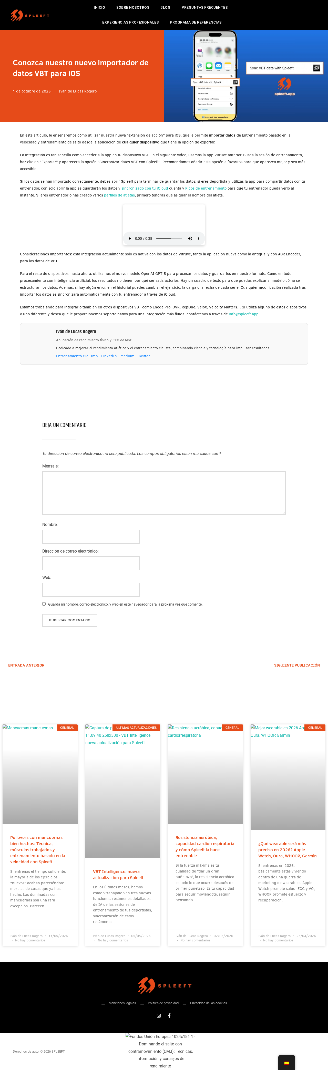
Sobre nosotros (132, 7)
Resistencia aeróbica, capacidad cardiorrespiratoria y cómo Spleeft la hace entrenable (205, 846)
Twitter (144, 356)
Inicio (99, 7)
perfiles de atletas (119, 195)
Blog (165, 7)
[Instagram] (158, 1015)
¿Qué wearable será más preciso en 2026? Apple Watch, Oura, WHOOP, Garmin (287, 849)
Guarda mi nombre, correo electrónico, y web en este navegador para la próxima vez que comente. (125, 604)
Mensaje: (50, 466)
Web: (46, 577)
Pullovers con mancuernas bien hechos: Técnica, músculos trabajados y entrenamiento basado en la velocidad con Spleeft (37, 849)
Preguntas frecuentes (205, 7)
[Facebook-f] (169, 1015)
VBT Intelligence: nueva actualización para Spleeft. (119, 874)
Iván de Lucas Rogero (76, 332)
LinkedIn (109, 356)
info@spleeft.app (244, 314)
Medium (127, 356)
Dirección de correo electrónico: (70, 551)
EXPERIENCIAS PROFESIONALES (130, 22)
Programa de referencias (196, 22)
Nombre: (50, 524)
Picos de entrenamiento (206, 188)
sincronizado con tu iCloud (144, 188)
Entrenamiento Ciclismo (77, 356)
